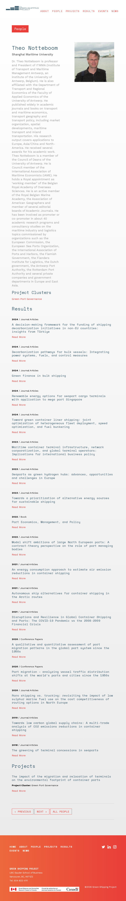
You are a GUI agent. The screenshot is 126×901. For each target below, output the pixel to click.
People (57, 11)
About (44, 11)
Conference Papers (32, 639)
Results (89, 11)
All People (61, 812)
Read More (19, 337)
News (115, 11)
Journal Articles (29, 319)
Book (24, 516)
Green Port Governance (27, 298)
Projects (73, 11)
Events (103, 11)
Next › (42, 812)
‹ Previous (22, 812)
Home (13, 846)
